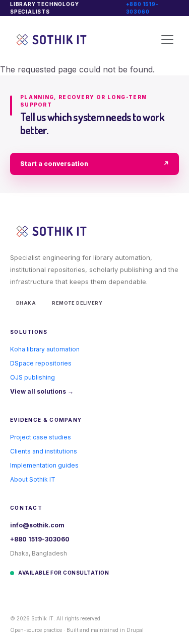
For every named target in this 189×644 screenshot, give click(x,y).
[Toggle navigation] (167, 39)
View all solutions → (42, 391)
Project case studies (40, 437)
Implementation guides (44, 465)
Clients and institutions (43, 451)
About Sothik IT (32, 479)
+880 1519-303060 (142, 8)
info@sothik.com (37, 525)
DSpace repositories (41, 363)
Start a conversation (94, 163)
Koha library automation (45, 349)
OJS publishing (32, 377)
